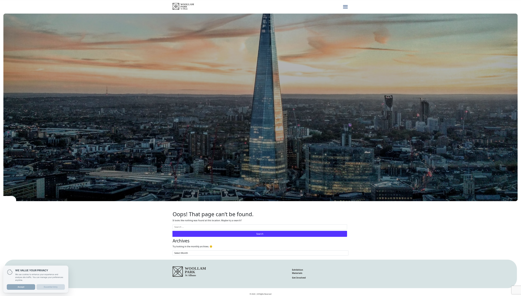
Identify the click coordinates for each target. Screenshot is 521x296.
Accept (21, 287)
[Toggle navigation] (345, 6)
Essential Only (51, 287)
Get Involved (299, 277)
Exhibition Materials (297, 271)
